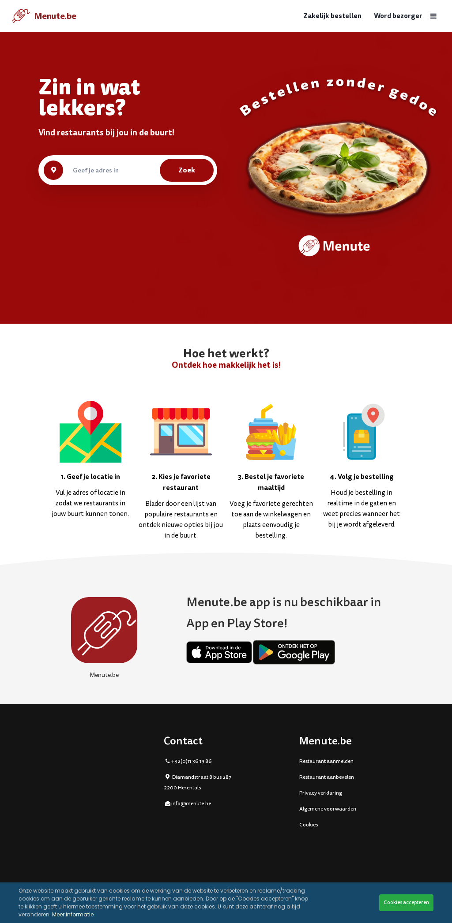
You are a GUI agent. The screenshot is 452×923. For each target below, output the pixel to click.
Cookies (308, 825)
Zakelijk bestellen (332, 16)
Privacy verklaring (320, 793)
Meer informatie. (73, 914)
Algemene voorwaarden (327, 809)
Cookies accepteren (406, 902)
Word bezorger (398, 16)
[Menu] (433, 16)
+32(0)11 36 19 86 (191, 761)
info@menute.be (191, 803)
